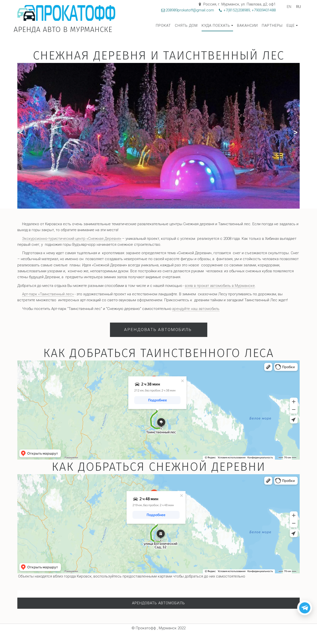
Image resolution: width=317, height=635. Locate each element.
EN (289, 6)
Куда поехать (216, 25)
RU (298, 6)
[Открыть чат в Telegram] (304, 607)
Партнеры (272, 25)
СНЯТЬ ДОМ (186, 25)
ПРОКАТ (163, 25)
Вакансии (247, 25)
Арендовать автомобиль (158, 329)
